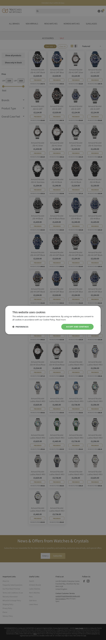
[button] (20, 326)
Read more (61, 319)
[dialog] (53, 320)
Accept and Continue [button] (77, 326)
